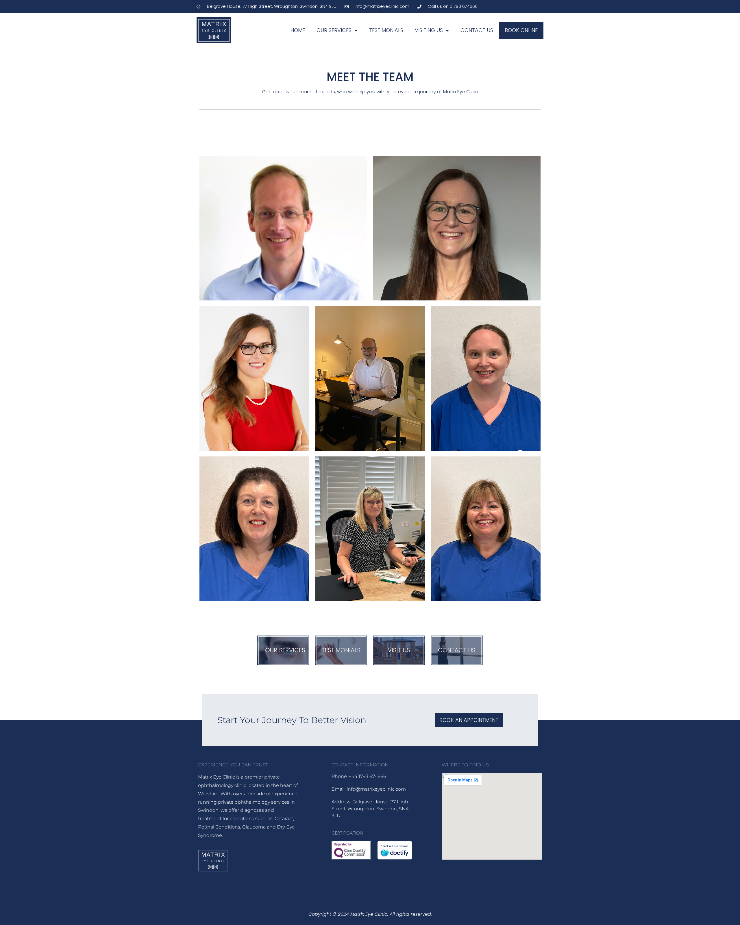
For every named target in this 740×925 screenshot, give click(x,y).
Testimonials (386, 30)
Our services (334, 30)
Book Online (521, 30)
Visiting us (429, 30)
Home (298, 30)
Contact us (476, 30)
